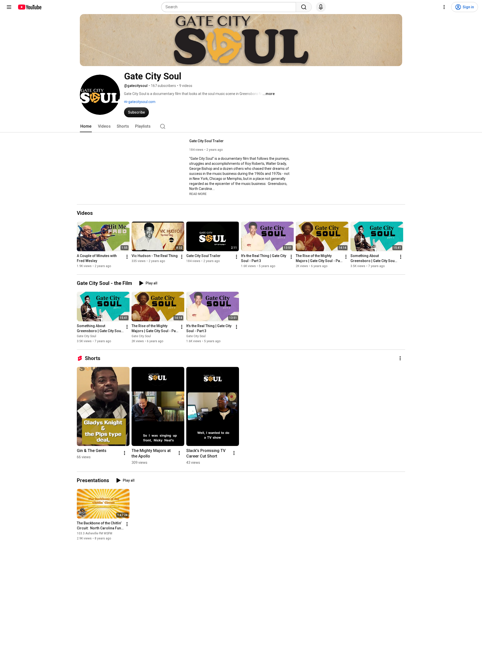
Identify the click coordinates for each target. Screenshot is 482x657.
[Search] (304, 7)
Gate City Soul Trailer (206, 141)
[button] (198, 193)
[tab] (86, 126)
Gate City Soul (86, 336)
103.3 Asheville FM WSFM (94, 533)
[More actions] (127, 257)
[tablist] (241, 126)
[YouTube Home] (29, 7)
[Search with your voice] (321, 7)
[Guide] (9, 7)
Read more (198, 194)
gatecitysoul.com (141, 102)
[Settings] (444, 7)
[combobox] (230, 7)
